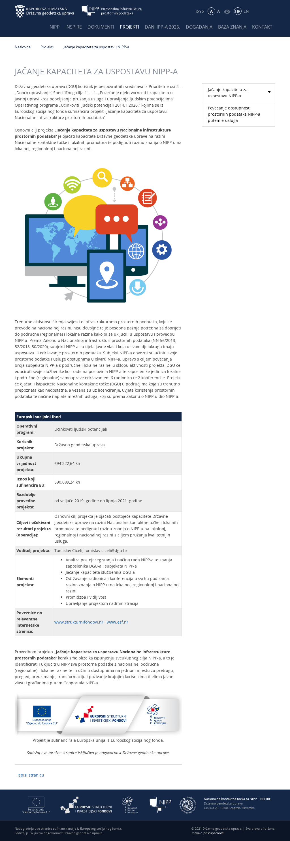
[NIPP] (161, 805)
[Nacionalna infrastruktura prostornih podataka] (112, 11)
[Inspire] (187, 805)
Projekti (129, 27)
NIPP (55, 27)
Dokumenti (101, 27)
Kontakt (262, 27)
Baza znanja (232, 27)
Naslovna (23, 46)
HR (237, 11)
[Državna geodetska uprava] (48, 11)
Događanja (199, 27)
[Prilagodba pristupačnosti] (227, 11)
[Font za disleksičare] (200, 11)
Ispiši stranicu (31, 775)
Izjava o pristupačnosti (207, 833)
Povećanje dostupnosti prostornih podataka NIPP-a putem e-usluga (234, 114)
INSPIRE (73, 27)
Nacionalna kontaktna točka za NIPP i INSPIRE (237, 799)
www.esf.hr (117, 622)
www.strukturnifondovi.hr (78, 622)
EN (246, 11)
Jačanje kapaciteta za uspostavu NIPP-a (96, 46)
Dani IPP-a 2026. (162, 27)
